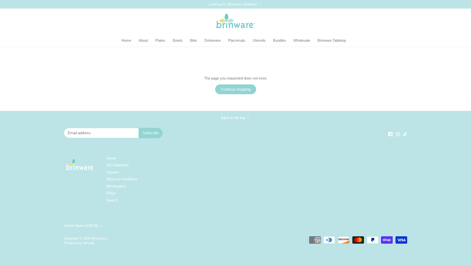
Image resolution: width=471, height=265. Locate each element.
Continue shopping (235, 89)
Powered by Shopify (79, 243)
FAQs (111, 193)
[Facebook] (390, 133)
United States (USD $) (81, 225)
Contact (112, 172)
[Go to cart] (402, 21)
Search (112, 200)
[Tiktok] (405, 133)
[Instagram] (398, 133)
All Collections (117, 165)
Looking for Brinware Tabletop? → (235, 4)
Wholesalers (116, 186)
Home (111, 158)
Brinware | (100, 238)
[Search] (380, 21)
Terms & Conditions (122, 179)
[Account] (391, 21)
